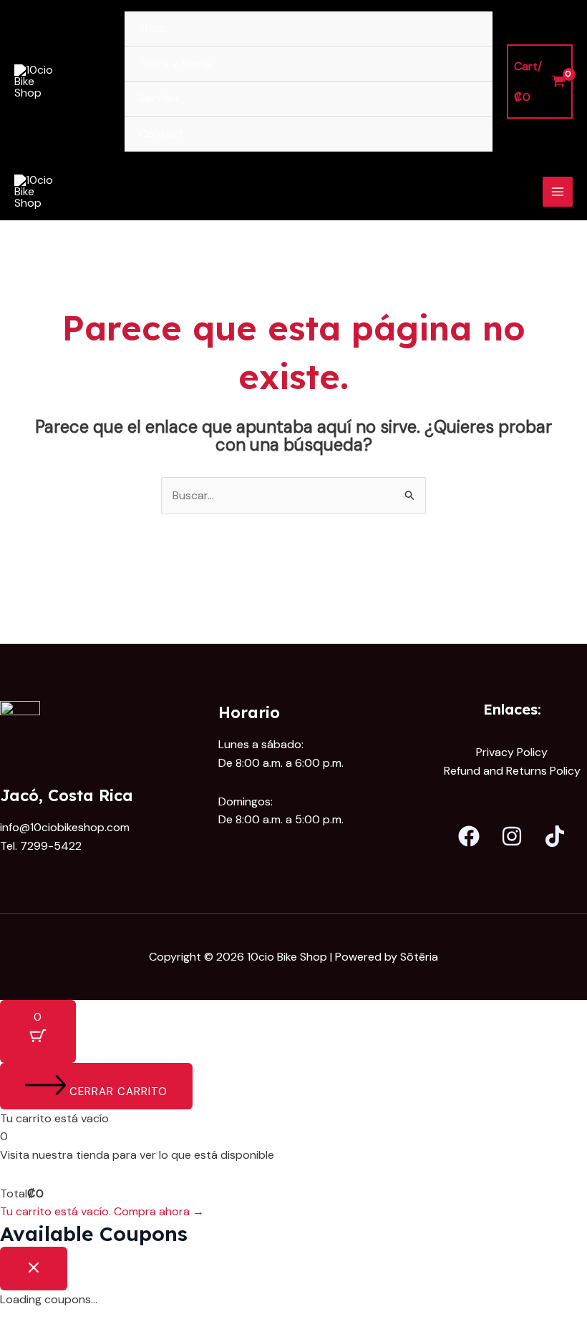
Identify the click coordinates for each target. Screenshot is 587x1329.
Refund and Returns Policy (512, 770)
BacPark (160, 98)
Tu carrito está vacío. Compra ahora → (102, 1211)
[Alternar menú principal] (558, 192)
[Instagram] (512, 836)
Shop (152, 28)
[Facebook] (469, 836)
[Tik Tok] (555, 836)
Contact (161, 133)
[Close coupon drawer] (33, 1268)
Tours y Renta (175, 63)
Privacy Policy (512, 752)
